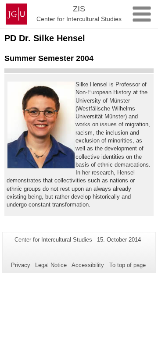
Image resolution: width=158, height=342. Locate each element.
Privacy (20, 265)
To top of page (127, 265)
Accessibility (88, 265)
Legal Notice (51, 265)
